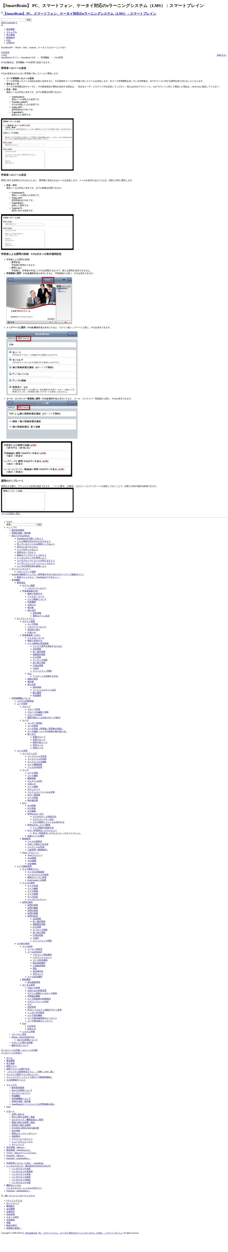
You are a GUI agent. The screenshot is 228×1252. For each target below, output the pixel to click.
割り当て (31, 734)
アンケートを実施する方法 (45, 676)
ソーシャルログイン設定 (44, 690)
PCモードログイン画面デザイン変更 (44, 1010)
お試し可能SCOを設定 (38, 844)
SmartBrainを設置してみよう (30, 538)
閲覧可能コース (40, 742)
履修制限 (31, 778)
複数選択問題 (39, 654)
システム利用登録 (25, 701)
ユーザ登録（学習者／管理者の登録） (45, 729)
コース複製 (32, 786)
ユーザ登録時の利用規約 (39, 999)
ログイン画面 (28, 585)
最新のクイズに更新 (36, 877)
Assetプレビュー (35, 855)
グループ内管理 (34, 715)
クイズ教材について (36, 599)
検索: (8, 524)
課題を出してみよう (26, 552)
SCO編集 (31, 811)
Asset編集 (31, 863)
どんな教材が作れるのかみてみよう (34, 541)
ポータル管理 (28, 985)
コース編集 (32, 775)
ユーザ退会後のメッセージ (40, 1021)
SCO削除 (31, 805)
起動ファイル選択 (35, 836)
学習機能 (16, 580)
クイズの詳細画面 (35, 872)
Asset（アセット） (30, 852)
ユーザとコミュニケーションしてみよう (36, 563)
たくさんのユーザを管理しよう (31, 558)
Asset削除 (31, 858)
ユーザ (25, 720)
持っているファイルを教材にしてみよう (36, 544)
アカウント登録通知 (42, 955)
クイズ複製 (32, 894)
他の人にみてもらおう (27, 547)
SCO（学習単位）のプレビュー (42, 830)
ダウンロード (33, 789)
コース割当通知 (40, 960)
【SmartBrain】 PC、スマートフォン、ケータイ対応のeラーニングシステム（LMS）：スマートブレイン (73, 1233)
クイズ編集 (32, 888)
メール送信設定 (34, 952)
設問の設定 (32, 916)
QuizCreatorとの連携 (36, 880)
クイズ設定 (32, 897)
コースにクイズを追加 (38, 874)
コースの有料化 (34, 841)
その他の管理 (23, 943)
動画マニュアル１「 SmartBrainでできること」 (39, 577)
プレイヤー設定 (19, 1034)
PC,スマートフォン (26, 618)
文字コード (38, 974)
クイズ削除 (32, 891)
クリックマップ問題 (42, 671)
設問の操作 (27, 902)
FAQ (29, 674)
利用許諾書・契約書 (21, 533)
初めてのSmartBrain (21, 536)
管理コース (38, 745)
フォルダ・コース (35, 596)
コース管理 (22, 751)
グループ (26, 706)
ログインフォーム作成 (38, 1001)
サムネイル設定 (34, 781)
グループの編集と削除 (38, 712)
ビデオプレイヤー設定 (43, 819)
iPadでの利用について (27, 1040)
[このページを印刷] (10, 1050)
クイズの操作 (28, 883)
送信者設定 (38, 971)
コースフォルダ (29, 753)
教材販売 (26, 839)
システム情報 (28, 1031)
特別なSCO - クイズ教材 (38, 825)
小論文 (36, 668)
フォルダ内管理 (34, 767)
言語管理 (31, 1007)
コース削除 (32, 798)
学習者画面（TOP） (31, 635)
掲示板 (30, 607)
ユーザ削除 (32, 726)
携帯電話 (21, 583)
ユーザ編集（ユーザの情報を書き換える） (47, 731)
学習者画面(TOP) (30, 591)
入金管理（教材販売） (38, 850)
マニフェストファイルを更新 (41, 792)
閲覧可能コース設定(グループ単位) (43, 717)
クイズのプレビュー (36, 899)
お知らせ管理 (33, 988)
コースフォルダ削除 (36, 759)
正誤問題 (37, 649)
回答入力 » (222, 55)
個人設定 (31, 610)
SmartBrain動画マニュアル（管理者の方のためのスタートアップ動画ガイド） (48, 574)
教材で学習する (34, 594)
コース (25, 770)
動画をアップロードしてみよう (31, 555)
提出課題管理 (33, 982)
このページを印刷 (29, 1050)
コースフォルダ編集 (36, 762)
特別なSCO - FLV (35, 814)
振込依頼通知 (39, 963)
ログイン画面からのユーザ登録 (42, 993)
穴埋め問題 (38, 665)
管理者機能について (21, 698)
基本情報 (37, 613)
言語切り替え (33, 629)
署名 (35, 968)
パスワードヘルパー (36, 588)
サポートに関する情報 (22, 1042)
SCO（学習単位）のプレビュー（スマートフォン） (57, 833)
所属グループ (39, 737)
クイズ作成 (32, 885)
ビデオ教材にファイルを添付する (48, 822)
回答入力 (31, 1029)
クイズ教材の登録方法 (43, 828)
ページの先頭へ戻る (10, 514)
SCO (24, 803)
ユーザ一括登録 (34, 723)
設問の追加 (32, 905)
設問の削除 (32, 910)
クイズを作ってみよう (27, 549)
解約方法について (20, 1045)
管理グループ (39, 740)
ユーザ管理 (22, 704)
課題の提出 (32, 679)
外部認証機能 (33, 996)
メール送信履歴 (34, 977)
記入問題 (37, 657)
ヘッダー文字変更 (35, 1013)
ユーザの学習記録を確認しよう (31, 566)
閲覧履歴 (26, 979)
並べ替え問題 (39, 663)
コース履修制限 (34, 764)
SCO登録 (31, 808)
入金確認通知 (39, 966)
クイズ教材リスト (30, 869)
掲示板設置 (32, 800)
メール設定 (27, 946)
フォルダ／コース (35, 638)
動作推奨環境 (18, 530)
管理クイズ (38, 748)
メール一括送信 (34, 949)
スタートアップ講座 (26, 572)
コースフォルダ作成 (36, 756)
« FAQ (4, 55)
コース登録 (32, 773)
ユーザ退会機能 (34, 1015)
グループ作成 (33, 709)
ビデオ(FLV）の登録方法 (44, 816)
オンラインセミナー (21, 569)
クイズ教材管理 (24, 866)
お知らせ (31, 605)
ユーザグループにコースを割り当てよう (36, 560)
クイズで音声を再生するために (47, 646)
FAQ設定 (5, 52)
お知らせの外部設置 (36, 990)
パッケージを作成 (35, 847)
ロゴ (29, 1004)
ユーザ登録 (32, 624)
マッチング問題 (40, 660)
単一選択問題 (39, 652)
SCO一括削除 (33, 795)
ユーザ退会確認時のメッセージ (42, 1018)
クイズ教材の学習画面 (38, 643)
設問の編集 (32, 908)
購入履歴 (37, 693)
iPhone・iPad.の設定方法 (23, 1037)
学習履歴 (31, 602)
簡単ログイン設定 (41, 616)
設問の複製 (32, 913)
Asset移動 (31, 861)
